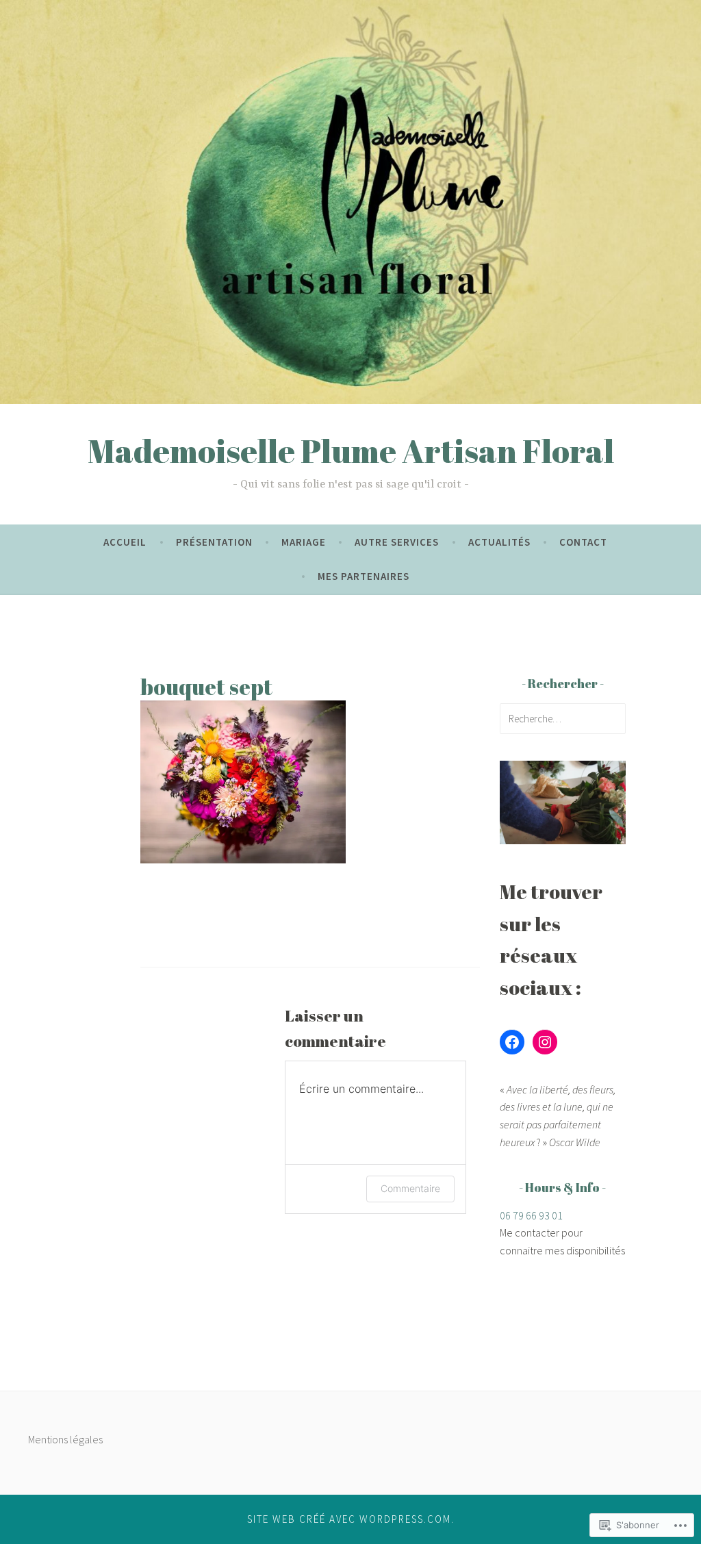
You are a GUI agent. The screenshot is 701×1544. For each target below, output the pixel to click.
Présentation (214, 541)
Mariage (303, 541)
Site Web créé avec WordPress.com (349, 1519)
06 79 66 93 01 (531, 1215)
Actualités (499, 541)
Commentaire (410, 1188)
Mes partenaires (363, 576)
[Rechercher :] (563, 718)
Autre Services (397, 541)
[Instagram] (545, 1042)
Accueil (124, 541)
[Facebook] (512, 1042)
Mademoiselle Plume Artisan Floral (351, 450)
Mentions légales (65, 1439)
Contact (583, 541)
